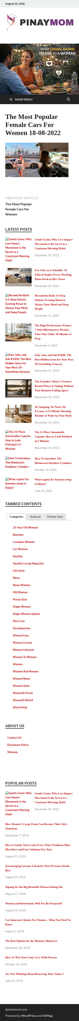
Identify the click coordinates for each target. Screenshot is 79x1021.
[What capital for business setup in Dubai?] (18, 480)
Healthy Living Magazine (28, 563)
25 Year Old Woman (25, 527)
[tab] (16, 516)
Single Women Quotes (26, 613)
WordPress (28, 1015)
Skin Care (19, 621)
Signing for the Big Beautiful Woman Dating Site (34, 887)
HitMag (47, 1015)
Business (18, 534)
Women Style (21, 685)
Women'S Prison (23, 693)
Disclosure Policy (18, 744)
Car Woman (20, 549)
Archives (35, 516)
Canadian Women (24, 542)
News (16, 577)
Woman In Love (22, 642)
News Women (21, 585)
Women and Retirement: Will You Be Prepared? (33, 903)
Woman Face (21, 635)
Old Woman (20, 592)
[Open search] (68, 99)
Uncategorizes (21, 628)
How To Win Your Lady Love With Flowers (31, 957)
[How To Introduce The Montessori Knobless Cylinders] (18, 459)
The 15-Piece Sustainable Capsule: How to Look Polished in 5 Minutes (53, 436)
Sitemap (12, 752)
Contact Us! (14, 737)
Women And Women (25, 671)
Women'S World (23, 700)
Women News (21, 678)
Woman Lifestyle (23, 649)
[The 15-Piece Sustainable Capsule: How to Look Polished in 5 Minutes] (18, 432)
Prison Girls (20, 599)
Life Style (19, 570)
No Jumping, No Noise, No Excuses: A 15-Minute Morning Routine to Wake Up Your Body (53, 411)
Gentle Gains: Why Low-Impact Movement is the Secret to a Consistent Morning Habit (53, 244)
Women (18, 664)
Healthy (18, 556)
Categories (16, 516)
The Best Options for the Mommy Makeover (31, 940)
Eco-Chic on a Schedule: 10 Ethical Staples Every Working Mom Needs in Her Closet (53, 275)
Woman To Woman (24, 657)
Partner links (55, 516)
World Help (20, 707)
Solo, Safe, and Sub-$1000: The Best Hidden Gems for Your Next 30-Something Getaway (54, 359)
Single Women (22, 606)
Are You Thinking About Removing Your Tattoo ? (34, 973)
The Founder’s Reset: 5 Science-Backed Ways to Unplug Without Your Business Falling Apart (54, 386)
